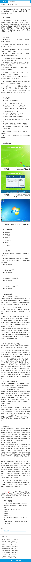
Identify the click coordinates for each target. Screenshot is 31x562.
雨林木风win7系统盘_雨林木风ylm (10, 546)
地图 (20, 560)
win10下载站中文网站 (4, 1)
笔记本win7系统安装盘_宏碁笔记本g (10, 539)
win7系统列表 (10, 4)
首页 (11, 560)
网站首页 (3, 4)
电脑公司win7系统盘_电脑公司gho (10, 550)
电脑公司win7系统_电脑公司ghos (10, 557)
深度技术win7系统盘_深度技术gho (10, 542)
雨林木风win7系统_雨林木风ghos (10, 544)
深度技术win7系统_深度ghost (9, 548)
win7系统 (4, 13)
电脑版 (16, 560)
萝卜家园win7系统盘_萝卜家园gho (10, 554)
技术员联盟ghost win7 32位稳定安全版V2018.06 (15, 531)
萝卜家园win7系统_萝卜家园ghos (10, 552)
